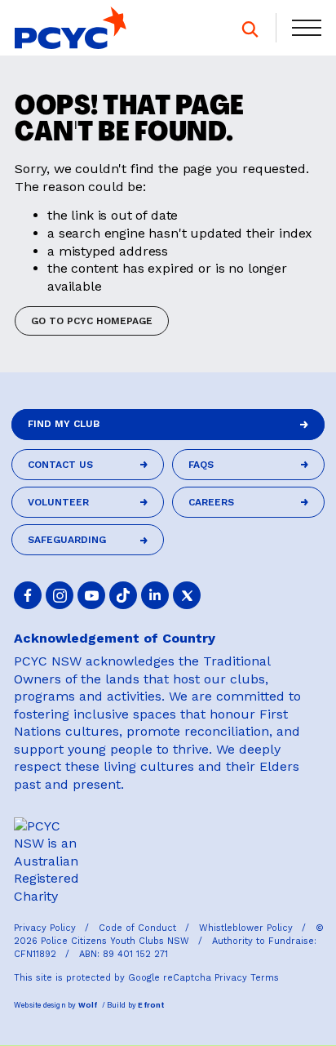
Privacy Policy (46, 928)
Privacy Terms (246, 978)
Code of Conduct (139, 928)
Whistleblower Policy (247, 928)
